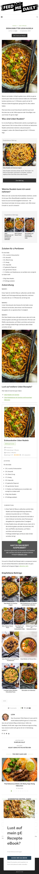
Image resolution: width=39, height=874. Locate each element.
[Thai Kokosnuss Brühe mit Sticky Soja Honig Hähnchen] (19, 769)
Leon (16, 31)
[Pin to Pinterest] (27, 708)
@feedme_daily (23, 566)
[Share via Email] (29, 708)
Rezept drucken (11, 443)
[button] (3, 774)
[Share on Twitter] (26, 708)
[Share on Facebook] (24, 708)
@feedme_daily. (22, 554)
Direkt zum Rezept (20, 35)
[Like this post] (22, 708)
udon (4, 700)
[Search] (37, 17)
